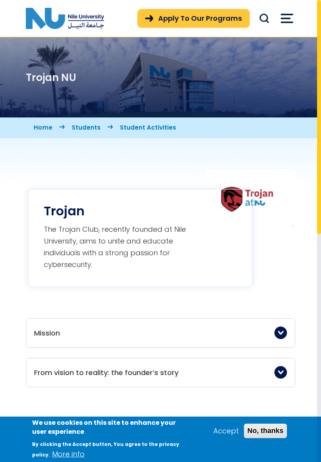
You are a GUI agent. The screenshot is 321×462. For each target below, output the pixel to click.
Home (43, 127)
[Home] (65, 18)
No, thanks (265, 431)
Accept (226, 431)
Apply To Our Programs (200, 18)
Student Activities (148, 127)
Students (86, 127)
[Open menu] (287, 18)
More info (68, 454)
